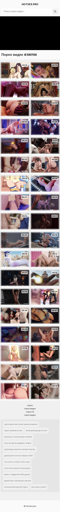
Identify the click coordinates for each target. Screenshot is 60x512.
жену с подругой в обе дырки (17, 474)
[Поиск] (55, 11)
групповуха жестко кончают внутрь (19, 449)
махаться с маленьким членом (18, 436)
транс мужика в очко (13, 430)
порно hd (30, 411)
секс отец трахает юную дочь (17, 468)
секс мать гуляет (38, 487)
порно (30, 405)
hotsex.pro (30, 4)
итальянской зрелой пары (16, 487)
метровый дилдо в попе (36, 430)
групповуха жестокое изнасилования (21, 424)
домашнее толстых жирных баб (18, 455)
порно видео (30, 408)
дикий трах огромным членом (17, 480)
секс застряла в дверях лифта (17, 443)
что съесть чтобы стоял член (17, 461)
